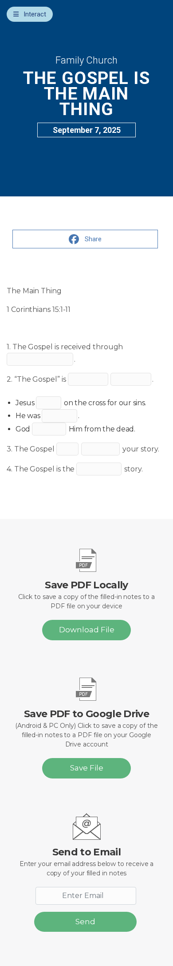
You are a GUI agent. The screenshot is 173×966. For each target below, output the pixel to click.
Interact (35, 14)
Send (85, 921)
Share (93, 239)
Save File (86, 767)
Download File (86, 629)
